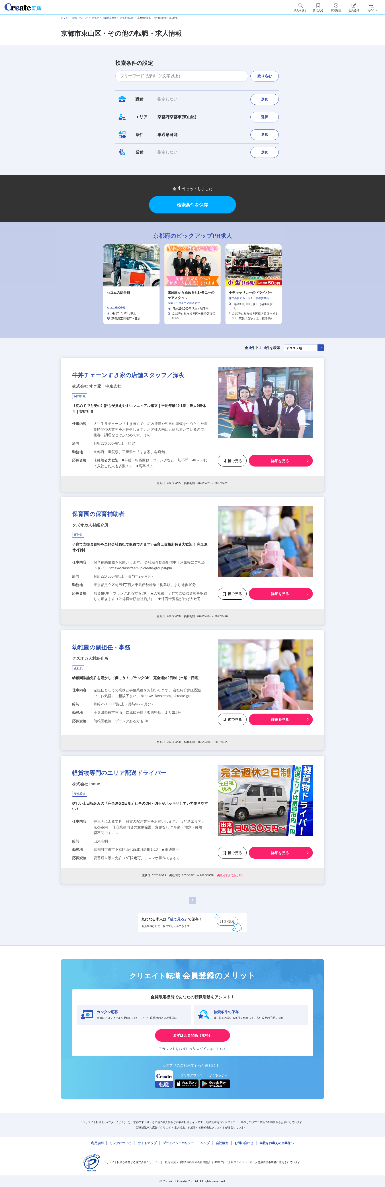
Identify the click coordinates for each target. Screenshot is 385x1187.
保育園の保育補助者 (98, 514)
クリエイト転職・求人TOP (74, 17)
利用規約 (97, 1143)
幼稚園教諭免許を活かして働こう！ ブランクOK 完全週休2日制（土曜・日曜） (137, 678)
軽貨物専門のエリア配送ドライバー (119, 772)
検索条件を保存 (192, 204)
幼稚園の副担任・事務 (101, 647)
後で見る (235, 461)
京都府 (95, 17)
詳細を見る (280, 461)
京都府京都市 (109, 17)
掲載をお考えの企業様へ (277, 1143)
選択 (264, 99)
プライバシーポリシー (178, 1143)
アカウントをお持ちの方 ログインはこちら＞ (192, 1049)
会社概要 (222, 1143)
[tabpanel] (192, 284)
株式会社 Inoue (86, 784)
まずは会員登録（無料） (192, 1035)
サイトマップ (147, 1143)
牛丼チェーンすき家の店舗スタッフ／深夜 (128, 375)
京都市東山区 (126, 17)
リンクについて (121, 1143)
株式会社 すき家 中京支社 (96, 386)
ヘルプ (205, 1143)
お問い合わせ (244, 1143)
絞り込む (265, 76)
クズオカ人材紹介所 (90, 525)
